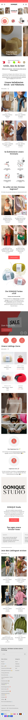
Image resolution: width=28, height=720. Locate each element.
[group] (14, 11)
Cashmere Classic (20, 367)
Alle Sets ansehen (14, 257)
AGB (7, 708)
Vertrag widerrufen (5, 672)
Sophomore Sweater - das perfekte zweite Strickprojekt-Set (7, 639)
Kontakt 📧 (3, 663)
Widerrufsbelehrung (5, 710)
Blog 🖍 (2, 661)
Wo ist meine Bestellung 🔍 (6, 701)
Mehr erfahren (14, 520)
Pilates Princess (16, 298)
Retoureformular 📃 (5, 674)
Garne (16, 661)
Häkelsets (17, 663)
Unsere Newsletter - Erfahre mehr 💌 (7, 678)
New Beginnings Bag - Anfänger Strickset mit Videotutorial (20, 250)
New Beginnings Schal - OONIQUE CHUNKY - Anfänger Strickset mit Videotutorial (7, 250)
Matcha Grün (9, 301)
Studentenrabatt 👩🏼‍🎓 (5, 680)
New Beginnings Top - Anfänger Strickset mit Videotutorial (7, 219)
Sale (16, 668)
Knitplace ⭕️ (4, 697)
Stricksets (17, 670)
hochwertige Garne (6, 77)
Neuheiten (17, 666)
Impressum (3, 708)
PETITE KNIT (20, 113)
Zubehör (12, 78)
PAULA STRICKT (7, 113)
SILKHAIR (20, 387)
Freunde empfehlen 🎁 (6, 691)
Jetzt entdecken (6, 329)
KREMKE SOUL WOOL (7, 385)
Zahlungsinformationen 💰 (6, 670)
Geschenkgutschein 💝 (6, 686)
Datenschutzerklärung (13, 708)
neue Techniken (21, 471)
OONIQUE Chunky (7, 367)
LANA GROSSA (20, 385)
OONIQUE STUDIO (7, 142)
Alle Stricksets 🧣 (4, 689)
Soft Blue (7, 300)
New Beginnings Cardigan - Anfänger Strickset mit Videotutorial (20, 219)
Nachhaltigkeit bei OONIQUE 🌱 (5, 684)
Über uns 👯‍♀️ (3, 666)
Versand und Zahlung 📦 (6, 668)
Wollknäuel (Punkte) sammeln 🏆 (5, 694)
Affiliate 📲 (3, 699)
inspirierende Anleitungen (15, 77)
